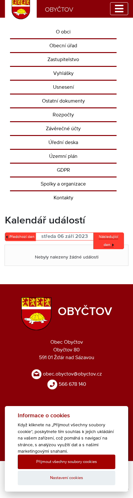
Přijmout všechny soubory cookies (66, 462)
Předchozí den (22, 237)
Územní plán (63, 156)
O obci (63, 31)
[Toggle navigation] (119, 8)
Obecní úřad (63, 45)
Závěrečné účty (63, 128)
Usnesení (63, 87)
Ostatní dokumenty (63, 101)
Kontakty (63, 197)
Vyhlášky (63, 73)
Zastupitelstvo (63, 59)
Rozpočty (63, 114)
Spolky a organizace (63, 183)
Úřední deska (63, 142)
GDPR (63, 170)
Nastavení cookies (66, 478)
